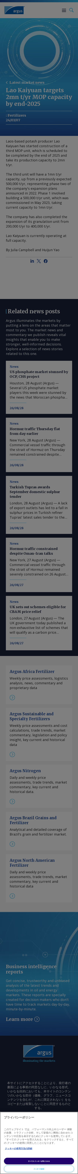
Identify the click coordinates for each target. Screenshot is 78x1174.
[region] (39, 1143)
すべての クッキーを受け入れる (39, 1161)
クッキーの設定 (39, 1169)
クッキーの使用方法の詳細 (18, 1148)
